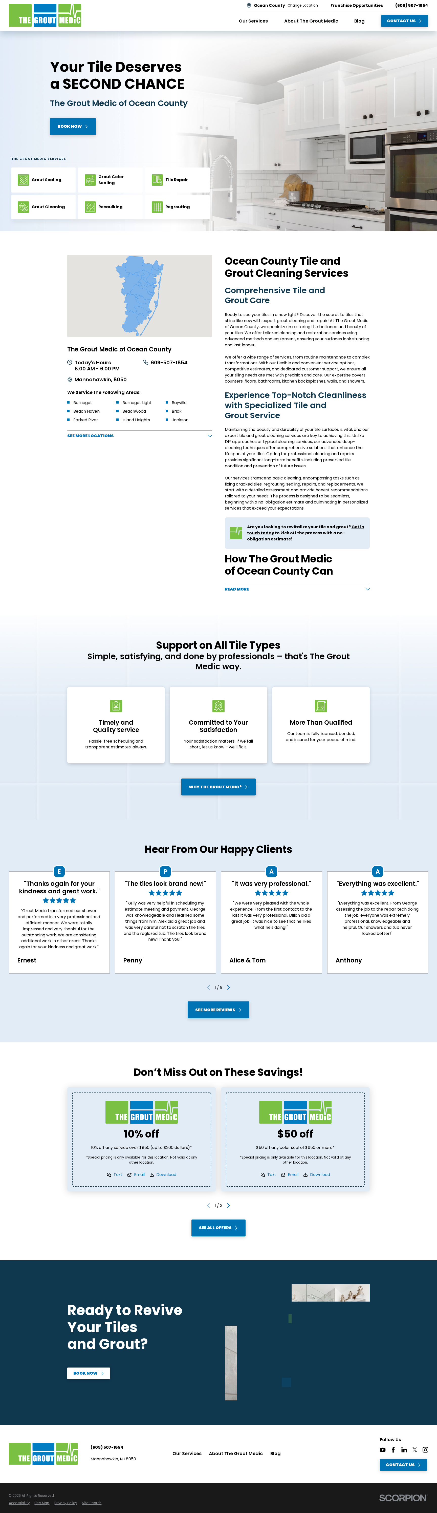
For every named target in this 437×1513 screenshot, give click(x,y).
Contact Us (401, 21)
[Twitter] (415, 1450)
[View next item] (228, 987)
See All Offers (215, 1228)
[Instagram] (425, 1450)
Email (139, 1175)
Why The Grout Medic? (215, 787)
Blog (275, 1453)
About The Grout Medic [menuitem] (311, 21)
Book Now (70, 126)
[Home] (45, 15)
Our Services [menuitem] (253, 21)
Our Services (187, 1453)
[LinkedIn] (404, 1450)
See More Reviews (215, 1010)
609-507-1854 (169, 363)
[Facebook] (393, 1450)
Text (118, 1175)
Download (166, 1175)
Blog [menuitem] (359, 21)
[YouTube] (382, 1450)
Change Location (303, 5)
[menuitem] (19, 1503)
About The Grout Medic (236, 1453)
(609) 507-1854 (411, 6)
